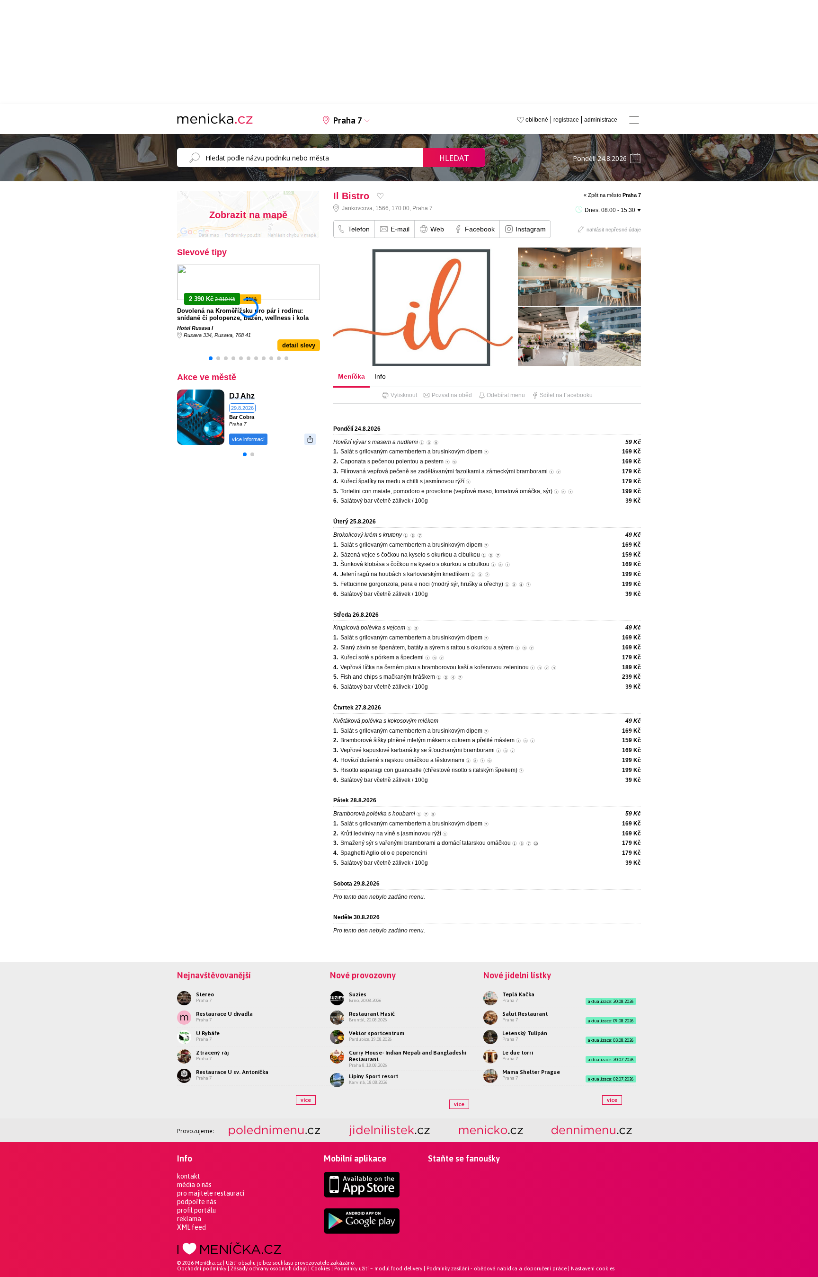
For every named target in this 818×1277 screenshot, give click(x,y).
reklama (189, 1219)
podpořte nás (196, 1202)
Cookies (320, 1268)
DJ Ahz (242, 396)
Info (380, 376)
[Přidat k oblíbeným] (380, 195)
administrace (600, 119)
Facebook (480, 229)
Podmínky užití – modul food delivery (378, 1268)
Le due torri (517, 1052)
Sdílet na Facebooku (566, 395)
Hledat (454, 158)
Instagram (531, 229)
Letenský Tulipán (524, 1033)
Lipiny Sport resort (373, 1076)
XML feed (191, 1227)
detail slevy (298, 345)
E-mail (400, 229)
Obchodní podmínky (201, 1268)
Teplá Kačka (518, 994)
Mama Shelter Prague (531, 1072)
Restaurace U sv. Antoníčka (232, 1072)
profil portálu (196, 1210)
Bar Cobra (241, 417)
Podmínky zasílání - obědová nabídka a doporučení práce (497, 1268)
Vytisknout (404, 395)
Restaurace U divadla (224, 1014)
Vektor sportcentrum (376, 1033)
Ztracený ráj (212, 1052)
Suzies (357, 994)
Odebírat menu (506, 395)
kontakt (188, 1176)
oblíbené (536, 119)
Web (437, 229)
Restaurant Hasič (372, 1014)
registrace (566, 119)
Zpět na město (614, 195)
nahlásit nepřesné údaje (614, 229)
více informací (248, 439)
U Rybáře (208, 1033)
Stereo (205, 994)
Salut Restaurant (525, 1014)
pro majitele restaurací (210, 1193)
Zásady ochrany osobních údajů (269, 1268)
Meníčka (351, 376)
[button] (211, 358)
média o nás (194, 1184)
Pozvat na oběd (452, 395)
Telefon (359, 229)
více (306, 1100)
